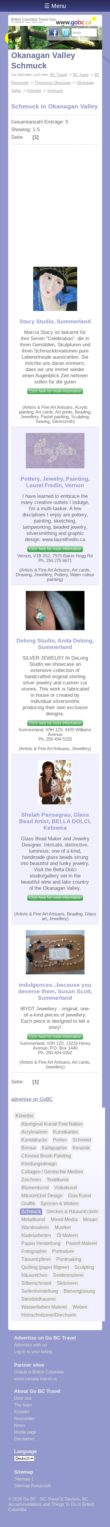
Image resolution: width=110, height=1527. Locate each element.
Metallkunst (33, 1219)
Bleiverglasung (79, 1291)
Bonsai (28, 1147)
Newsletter (24, 1418)
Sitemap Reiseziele (32, 1485)
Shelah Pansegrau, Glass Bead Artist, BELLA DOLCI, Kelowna (55, 821)
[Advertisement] (55, 202)
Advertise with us (30, 1344)
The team (23, 1404)
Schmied (81, 1139)
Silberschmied (36, 1283)
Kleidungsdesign (39, 1163)
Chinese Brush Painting (46, 1155)
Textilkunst (58, 1179)
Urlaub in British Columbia (39, 1371)
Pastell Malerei (81, 1243)
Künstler (34, 90)
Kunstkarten (65, 1131)
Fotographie (34, 1251)
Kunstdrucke (34, 1139)
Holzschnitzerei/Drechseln (48, 1314)
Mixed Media (64, 1219)
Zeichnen (31, 1179)
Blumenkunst (35, 1187)
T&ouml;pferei (36, 1259)
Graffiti (28, 1203)
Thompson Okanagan (53, 82)
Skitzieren (67, 1283)
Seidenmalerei (68, 1275)
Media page (25, 1431)
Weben (79, 1306)
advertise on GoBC (32, 1099)
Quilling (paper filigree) (45, 1267)
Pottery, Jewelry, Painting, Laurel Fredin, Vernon (55, 482)
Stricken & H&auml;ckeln (72, 1211)
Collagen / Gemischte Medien (52, 1171)
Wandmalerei (35, 1227)
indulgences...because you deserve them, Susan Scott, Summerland (55, 991)
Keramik (81, 1147)
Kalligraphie (54, 1147)
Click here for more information (55, 391)
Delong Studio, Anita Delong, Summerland (55, 644)
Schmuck (55, 90)
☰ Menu (55, 6)
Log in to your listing (33, 1351)
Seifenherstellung (39, 1291)
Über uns (23, 1398)
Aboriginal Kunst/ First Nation (51, 1123)
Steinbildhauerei (38, 1299)
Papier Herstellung (40, 1243)
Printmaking (68, 1259)
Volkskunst (65, 1187)
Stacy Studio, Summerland (55, 321)
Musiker (63, 1227)
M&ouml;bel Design (41, 1195)
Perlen (60, 1139)
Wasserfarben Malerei (44, 1306)
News (19, 1425)
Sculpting (84, 1267)
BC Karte (81, 75)
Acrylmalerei (34, 1131)
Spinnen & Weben (59, 1203)
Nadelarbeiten (36, 1235)
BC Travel (58, 75)
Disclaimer (24, 1438)
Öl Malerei (67, 1235)
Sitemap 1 (23, 1478)
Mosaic (90, 1219)
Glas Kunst (79, 1195)
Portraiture (63, 1251)
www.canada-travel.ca (35, 1378)
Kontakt (21, 1411)
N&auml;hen (34, 1275)
